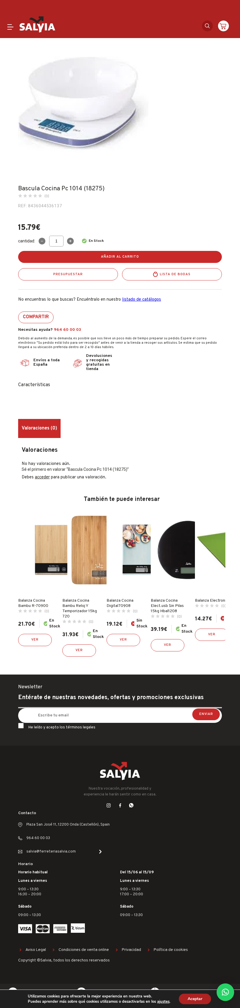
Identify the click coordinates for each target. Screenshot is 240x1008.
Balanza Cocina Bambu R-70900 (33, 603)
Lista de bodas (175, 274)
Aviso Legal (35, 949)
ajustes (163, 1001)
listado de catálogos (141, 299)
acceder (42, 477)
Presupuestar (68, 274)
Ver (35, 640)
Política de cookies (171, 949)
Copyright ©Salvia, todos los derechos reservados (64, 960)
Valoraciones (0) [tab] (39, 428)
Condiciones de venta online (84, 949)
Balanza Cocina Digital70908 (120, 603)
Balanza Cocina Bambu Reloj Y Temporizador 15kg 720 (79, 608)
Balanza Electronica (212, 600)
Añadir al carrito (120, 257)
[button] (225, 992)
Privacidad (131, 949)
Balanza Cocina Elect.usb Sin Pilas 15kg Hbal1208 (167, 606)
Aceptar (195, 999)
